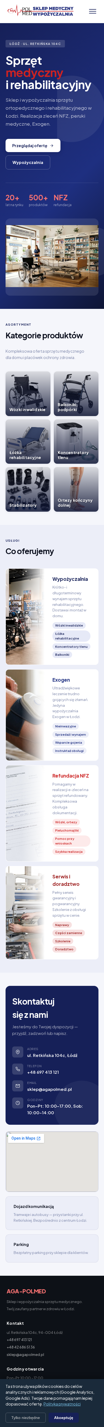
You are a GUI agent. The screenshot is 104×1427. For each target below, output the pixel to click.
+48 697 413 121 (43, 1072)
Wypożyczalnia (27, 162)
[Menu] (92, 11)
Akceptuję (63, 1417)
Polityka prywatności (62, 1404)
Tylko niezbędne (25, 1417)
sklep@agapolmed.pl (49, 1089)
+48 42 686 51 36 (21, 1347)
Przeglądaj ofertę (29, 145)
